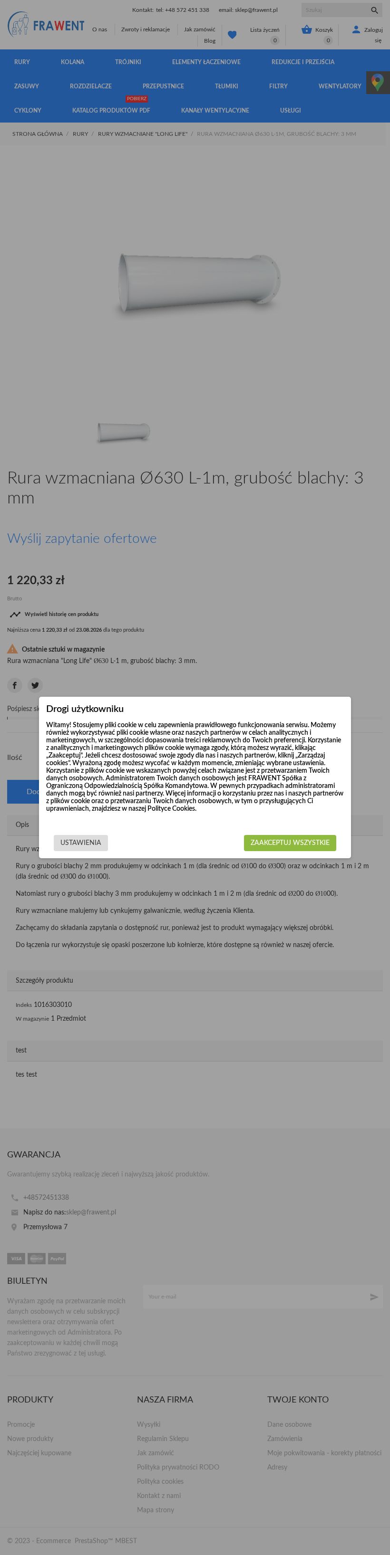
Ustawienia (80, 843)
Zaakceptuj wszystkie (290, 843)
